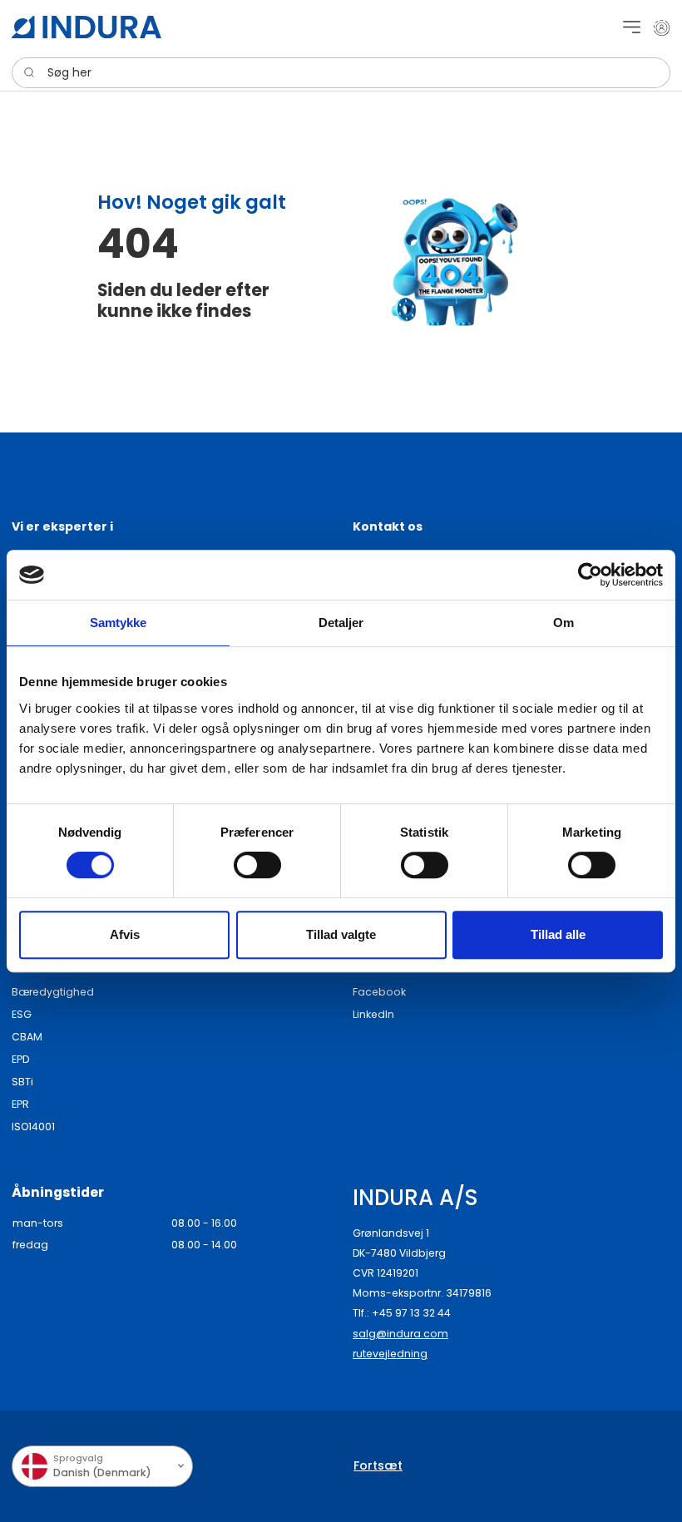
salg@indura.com (400, 1334)
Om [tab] (563, 622)
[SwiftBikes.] (86, 27)
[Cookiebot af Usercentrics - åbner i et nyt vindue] (590, 574)
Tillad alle (558, 934)
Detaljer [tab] (341, 622)
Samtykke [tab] (118, 622)
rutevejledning (390, 1354)
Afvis (125, 934)
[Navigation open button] (631, 27)
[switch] (257, 865)
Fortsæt (378, 1465)
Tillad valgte (341, 934)
